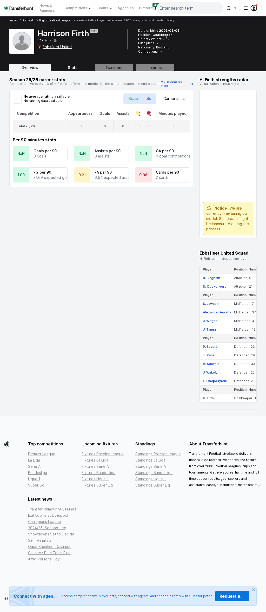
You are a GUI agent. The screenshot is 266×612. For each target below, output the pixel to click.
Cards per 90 (167, 172)
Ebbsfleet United (57, 47)
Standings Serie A (150, 466)
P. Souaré (210, 347)
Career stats (174, 98)
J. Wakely (210, 372)
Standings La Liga (150, 460)
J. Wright (210, 321)
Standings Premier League (158, 454)
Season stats (140, 98)
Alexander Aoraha (217, 312)
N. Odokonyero (215, 286)
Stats (72, 67)
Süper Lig (36, 485)
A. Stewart (211, 364)
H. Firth (208, 398)
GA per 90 (165, 151)
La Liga (34, 460)
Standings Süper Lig (152, 485)
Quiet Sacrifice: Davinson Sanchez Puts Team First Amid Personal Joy (49, 552)
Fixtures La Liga (95, 460)
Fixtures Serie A (95, 466)
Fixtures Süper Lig (97, 485)
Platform (146, 8)
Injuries (155, 67)
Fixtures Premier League (103, 454)
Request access (234, 596)
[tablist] (133, 67)
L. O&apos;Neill (215, 381)
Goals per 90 (45, 151)
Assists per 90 (108, 151)
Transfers (113, 67)
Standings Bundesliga (153, 472)
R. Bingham (211, 278)
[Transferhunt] (14, 444)
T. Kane (209, 355)
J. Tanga (209, 329)
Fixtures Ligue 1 (95, 479)
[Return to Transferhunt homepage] (18, 8)
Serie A (34, 466)
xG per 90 (42, 172)
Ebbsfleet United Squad (224, 253)
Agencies (126, 8)
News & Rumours (47, 8)
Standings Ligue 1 (150, 479)
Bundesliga (37, 472)
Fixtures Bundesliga (98, 472)
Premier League (41, 454)
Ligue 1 (34, 479)
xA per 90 (103, 172)
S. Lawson (210, 304)
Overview (29, 67)
